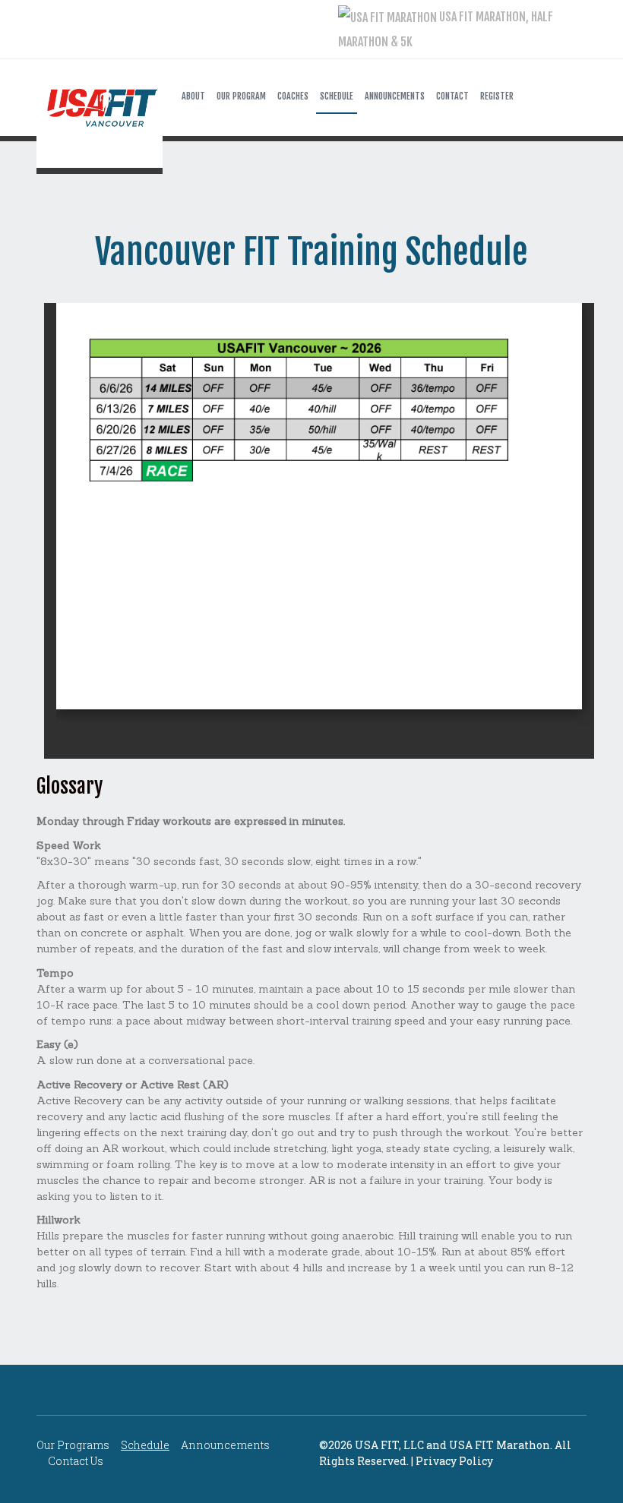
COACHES (292, 96)
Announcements (225, 1445)
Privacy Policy (454, 1461)
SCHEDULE (336, 96)
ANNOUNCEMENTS (395, 96)
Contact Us (75, 1461)
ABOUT (193, 96)
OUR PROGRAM (241, 96)
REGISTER (497, 96)
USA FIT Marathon (499, 1445)
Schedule (145, 1445)
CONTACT (452, 96)
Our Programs (72, 1445)
